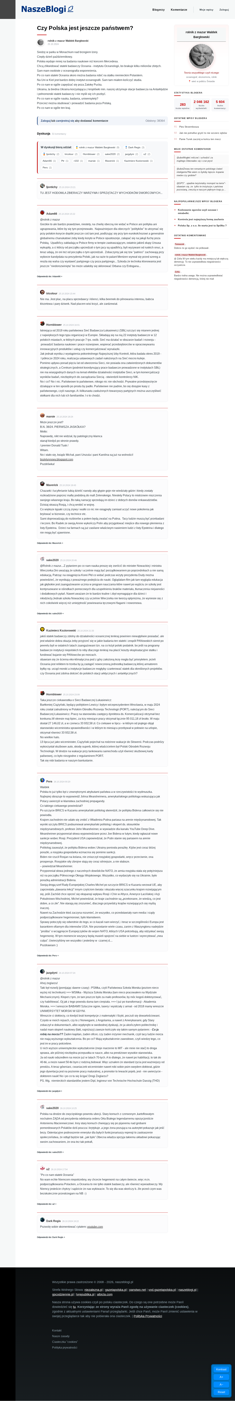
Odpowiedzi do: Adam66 (49, 276)
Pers (47, 167)
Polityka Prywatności (148, 1316)
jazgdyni (131, 154)
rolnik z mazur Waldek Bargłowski (68, 40)
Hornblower (91, 154)
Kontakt (56, 1330)
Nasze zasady (61, 1336)
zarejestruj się (65, 120)
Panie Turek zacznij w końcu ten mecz (200, 139)
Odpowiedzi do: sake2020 (49, 613)
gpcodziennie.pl (63, 1294)
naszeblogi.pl (187, 1290)
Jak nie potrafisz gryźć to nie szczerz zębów (203, 133)
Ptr (64, 160)
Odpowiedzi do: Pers (47, 955)
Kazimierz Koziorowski (138, 160)
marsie (94, 160)
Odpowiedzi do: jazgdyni (48, 1091)
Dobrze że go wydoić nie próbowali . (192, 248)
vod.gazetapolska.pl (162, 1290)
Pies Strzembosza (189, 126)
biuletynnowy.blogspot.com (56, 459)
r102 (78, 160)
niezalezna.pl (93, 1290)
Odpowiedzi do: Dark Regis (50, 1237)
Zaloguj (224, 9)
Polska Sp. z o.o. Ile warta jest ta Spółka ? (202, 225)
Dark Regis (53, 1221)
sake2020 (112, 154)
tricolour (71, 154)
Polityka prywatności (64, 1347)
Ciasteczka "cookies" (65, 1341)
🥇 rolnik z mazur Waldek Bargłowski (97, 147)
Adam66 (49, 160)
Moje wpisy (206, 9)
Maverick (112, 160)
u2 (146, 154)
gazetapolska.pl (116, 1290)
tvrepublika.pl (85, 1294)
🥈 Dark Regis (134, 147)
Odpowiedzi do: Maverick (49, 543)
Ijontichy (51, 187)
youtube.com (95, 1226)
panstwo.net (137, 1290)
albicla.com (105, 1294)
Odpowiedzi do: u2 (46, 1204)
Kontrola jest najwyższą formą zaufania (201, 219)
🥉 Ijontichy (51, 154)
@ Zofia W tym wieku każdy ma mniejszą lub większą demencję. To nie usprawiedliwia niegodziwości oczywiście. (201, 261)
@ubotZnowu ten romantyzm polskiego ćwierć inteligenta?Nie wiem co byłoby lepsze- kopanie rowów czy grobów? (200, 172)
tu (74, 1307)
